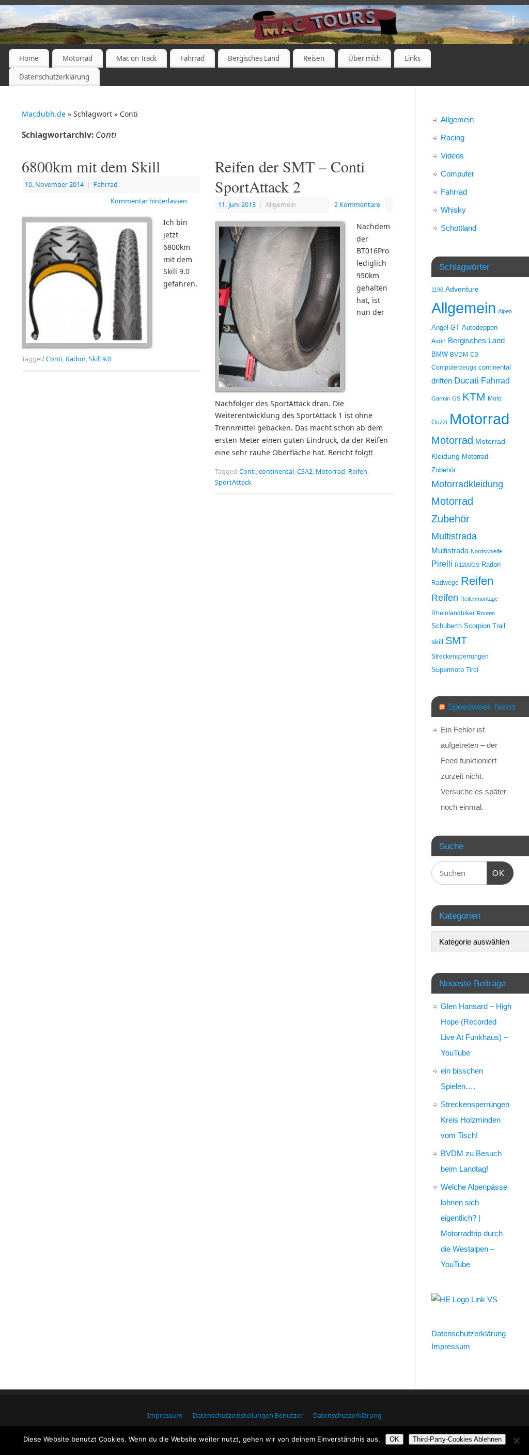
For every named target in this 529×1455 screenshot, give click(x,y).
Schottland (458, 227)
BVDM (459, 354)
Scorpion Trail (484, 626)
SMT (456, 640)
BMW (439, 354)
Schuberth (446, 626)
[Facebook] (513, 22)
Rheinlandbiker (453, 613)
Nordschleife (486, 551)
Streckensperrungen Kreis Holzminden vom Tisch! (475, 1120)
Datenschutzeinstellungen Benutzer (248, 1415)
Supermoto (447, 670)
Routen (486, 613)
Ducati (466, 381)
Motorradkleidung (467, 483)
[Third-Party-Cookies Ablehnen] (516, 1440)
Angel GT (445, 327)
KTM (474, 397)
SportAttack (233, 482)
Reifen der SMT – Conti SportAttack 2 (290, 176)
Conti (54, 359)
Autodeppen (479, 327)
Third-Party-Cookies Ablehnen (457, 1439)
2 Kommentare (357, 204)
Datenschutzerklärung (54, 77)
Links (412, 58)
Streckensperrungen (460, 656)
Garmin (440, 398)
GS (456, 398)
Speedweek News (481, 706)
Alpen (505, 311)
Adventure (462, 289)
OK (496, 872)
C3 (474, 354)
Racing (452, 137)
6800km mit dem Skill (91, 166)
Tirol (472, 669)
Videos (452, 155)
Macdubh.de (44, 114)
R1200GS (467, 565)
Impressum (450, 1346)
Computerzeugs (453, 367)
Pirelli (442, 563)
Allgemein (457, 119)
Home (29, 58)
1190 (437, 289)
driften (441, 381)
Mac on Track (136, 58)
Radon (76, 359)
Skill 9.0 (100, 359)
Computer (457, 173)
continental (276, 471)
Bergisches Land (253, 58)
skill (437, 641)
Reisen (313, 58)
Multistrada (454, 536)
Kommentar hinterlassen (149, 201)
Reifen (357, 471)
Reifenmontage (479, 599)
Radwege (445, 582)
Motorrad (77, 58)
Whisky (453, 209)
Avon (438, 341)
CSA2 (305, 471)
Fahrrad (192, 58)
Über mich (364, 58)
